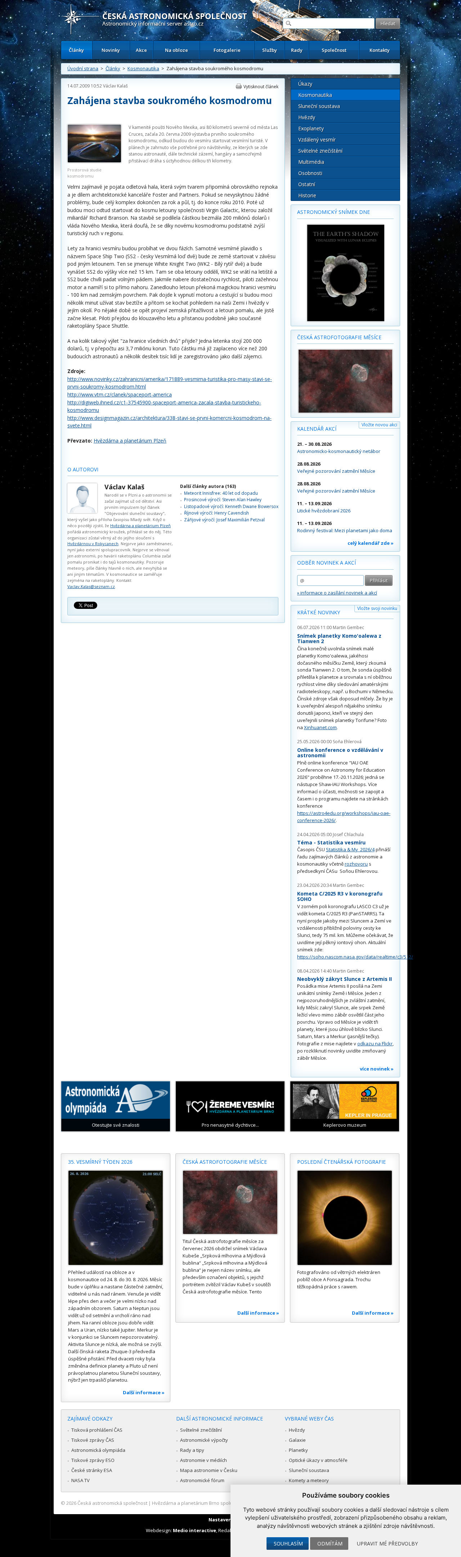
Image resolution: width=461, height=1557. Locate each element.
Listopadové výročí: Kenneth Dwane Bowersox (231, 506)
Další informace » (144, 1392)
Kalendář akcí (316, 428)
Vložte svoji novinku (377, 608)
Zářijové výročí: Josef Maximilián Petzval (224, 520)
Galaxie (297, 1440)
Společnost (334, 50)
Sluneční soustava (319, 106)
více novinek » (377, 1068)
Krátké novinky (318, 612)
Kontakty (380, 50)
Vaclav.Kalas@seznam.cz (91, 586)
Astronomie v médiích (203, 1460)
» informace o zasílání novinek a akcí (337, 592)
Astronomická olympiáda (98, 1450)
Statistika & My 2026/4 (350, 849)
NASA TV (80, 1480)
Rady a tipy (192, 1450)
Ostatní (306, 184)
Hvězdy (306, 117)
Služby (269, 50)
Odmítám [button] (330, 1543)
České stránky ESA (91, 1470)
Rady (297, 50)
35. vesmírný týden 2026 (100, 1161)
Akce (141, 50)
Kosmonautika (143, 68)
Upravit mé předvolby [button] (387, 1543)
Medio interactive (194, 1530)
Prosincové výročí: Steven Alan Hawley (222, 500)
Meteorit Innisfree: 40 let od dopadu (221, 493)
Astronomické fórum (202, 1480)
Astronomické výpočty (204, 1440)
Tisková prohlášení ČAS (96, 1430)
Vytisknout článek (260, 87)
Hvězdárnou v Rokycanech (92, 543)
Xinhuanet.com (320, 727)
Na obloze (176, 50)
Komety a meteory (309, 1480)
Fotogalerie (227, 50)
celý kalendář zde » (371, 543)
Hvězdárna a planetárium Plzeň (130, 440)
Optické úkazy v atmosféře (318, 1460)
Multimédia (311, 161)
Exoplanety (311, 128)
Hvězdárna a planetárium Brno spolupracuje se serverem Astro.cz (224, 1503)
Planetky (298, 1450)
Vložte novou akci (379, 425)
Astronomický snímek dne (333, 211)
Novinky (111, 50)
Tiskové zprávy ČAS (92, 1440)
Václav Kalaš (115, 86)
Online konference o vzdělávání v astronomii (340, 752)
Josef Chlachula (348, 834)
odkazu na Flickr (375, 1043)
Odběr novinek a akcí (326, 562)
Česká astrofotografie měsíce (339, 337)
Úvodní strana (82, 68)
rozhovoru (356, 864)
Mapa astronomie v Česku (208, 1470)
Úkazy (305, 83)
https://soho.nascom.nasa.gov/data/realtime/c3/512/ (355, 957)
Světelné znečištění (320, 150)
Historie (307, 195)
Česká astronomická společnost (112, 1503)
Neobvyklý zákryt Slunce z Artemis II (344, 978)
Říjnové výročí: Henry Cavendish (216, 513)
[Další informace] (115, 1217)
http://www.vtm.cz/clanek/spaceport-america (119, 394)
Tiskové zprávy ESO (93, 1460)
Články (76, 50)
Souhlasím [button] (288, 1543)
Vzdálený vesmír (317, 139)
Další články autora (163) (208, 486)
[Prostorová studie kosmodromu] (94, 161)
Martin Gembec (348, 627)
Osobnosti (310, 173)
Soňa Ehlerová (347, 742)
